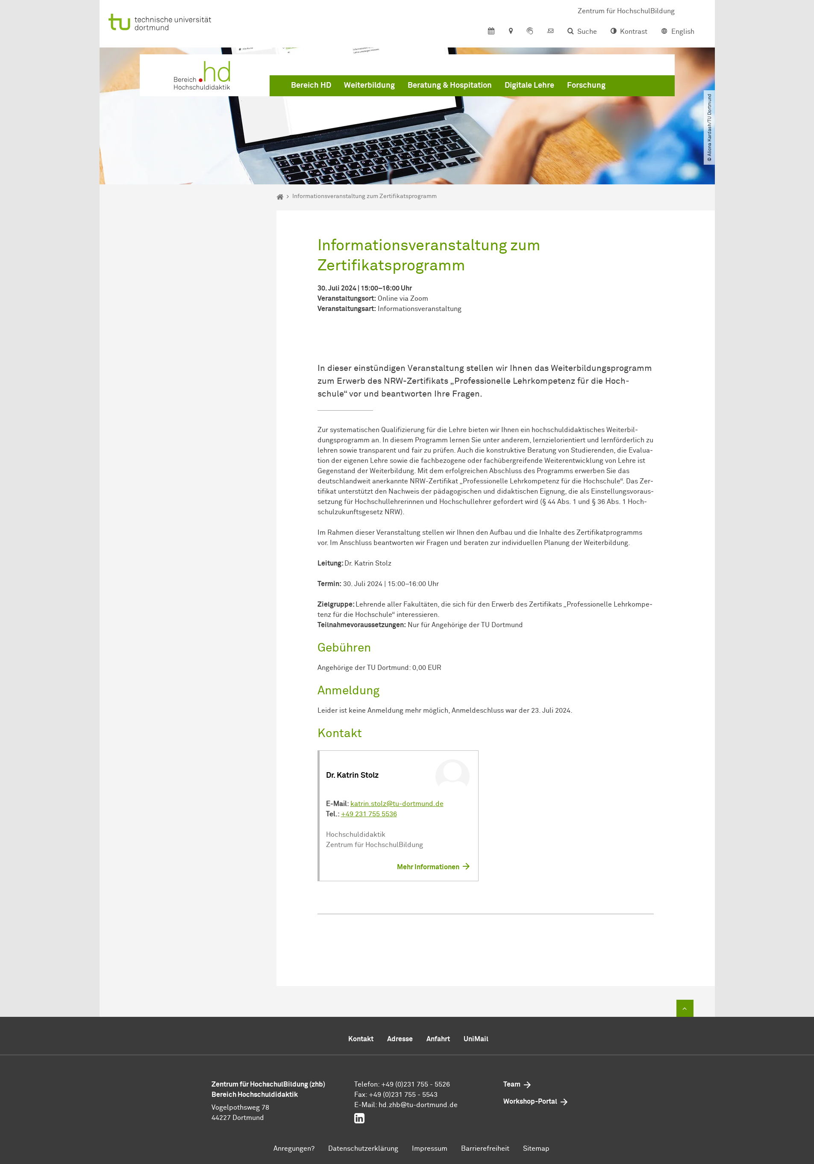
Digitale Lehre (529, 85)
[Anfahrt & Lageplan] (510, 31)
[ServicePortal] (530, 31)
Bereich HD (311, 85)
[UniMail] (550, 31)
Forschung (586, 85)
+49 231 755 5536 (369, 814)
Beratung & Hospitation (450, 85)
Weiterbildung (369, 85)
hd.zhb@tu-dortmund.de (418, 1105)
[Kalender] (491, 31)
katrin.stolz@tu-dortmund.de (397, 803)
